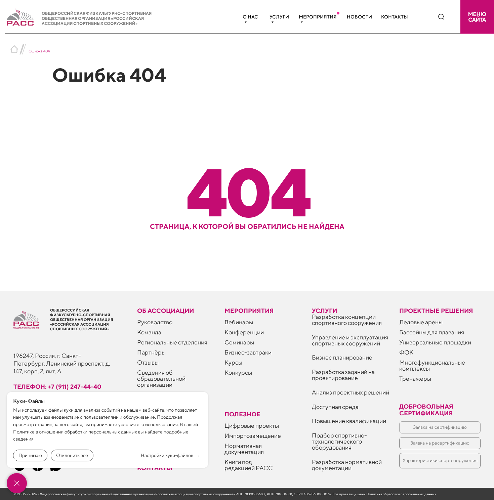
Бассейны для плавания (431, 332)
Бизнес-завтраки (248, 352)
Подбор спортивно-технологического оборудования (339, 441)
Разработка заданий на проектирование (343, 374)
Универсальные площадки (435, 342)
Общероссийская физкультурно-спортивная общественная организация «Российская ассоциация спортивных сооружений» (97, 18)
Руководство (154, 322)
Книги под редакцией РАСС (248, 464)
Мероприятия (318, 16)
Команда (149, 332)
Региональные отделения (172, 342)
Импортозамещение (252, 435)
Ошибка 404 (39, 51)
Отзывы (148, 362)
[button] (477, 17)
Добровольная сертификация (426, 410)
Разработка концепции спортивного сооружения (347, 319)
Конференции (244, 332)
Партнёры (151, 352)
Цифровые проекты (251, 425)
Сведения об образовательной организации (161, 378)
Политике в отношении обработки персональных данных (75, 431)
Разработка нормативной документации (347, 464)
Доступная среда (335, 406)
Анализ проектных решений (350, 392)
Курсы (233, 362)
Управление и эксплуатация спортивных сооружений (350, 340)
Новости (359, 16)
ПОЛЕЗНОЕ (242, 414)
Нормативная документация (244, 448)
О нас (250, 16)
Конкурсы (238, 372)
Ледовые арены (421, 322)
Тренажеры (415, 378)
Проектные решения (436, 310)
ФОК (406, 352)
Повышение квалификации (349, 420)
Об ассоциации (165, 310)
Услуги (279, 16)
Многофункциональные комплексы (432, 365)
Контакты (394, 16)
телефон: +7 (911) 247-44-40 (57, 386)
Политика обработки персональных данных (401, 494)
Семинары (239, 342)
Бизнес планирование (342, 357)
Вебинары (238, 322)
